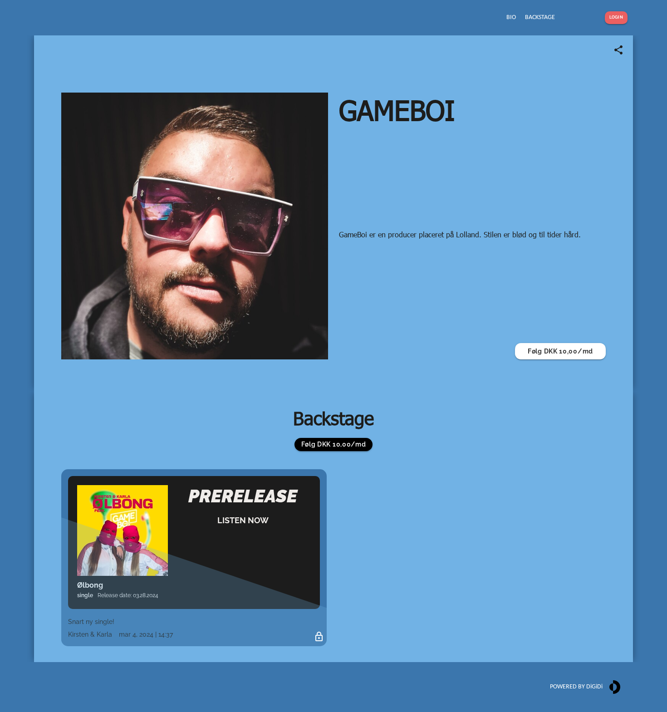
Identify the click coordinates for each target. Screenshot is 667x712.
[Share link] (618, 50)
